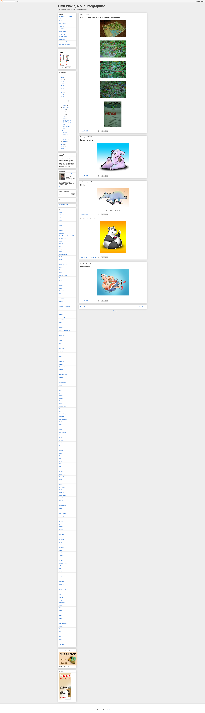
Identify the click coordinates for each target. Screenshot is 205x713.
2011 (62, 144)
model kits (62, 39)
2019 (62, 85)
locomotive (62, 487)
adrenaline (62, 215)
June (64, 114)
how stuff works (63, 419)
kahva (60, 455)
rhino (60, 545)
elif (60, 353)
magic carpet (62, 495)
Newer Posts (84, 307)
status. (61, 586)
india (60, 427)
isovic (60, 442)
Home (113, 307)
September (65, 107)
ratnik (60, 542)
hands (61, 398)
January (65, 141)
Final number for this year (65, 366)
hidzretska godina (63, 414)
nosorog (61, 516)
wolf (60, 636)
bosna (61, 267)
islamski (61, 440)
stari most (61, 584)
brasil (60, 277)
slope (60, 576)
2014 (60, 212)
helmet (61, 403)
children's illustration (64, 306)
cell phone (62, 298)
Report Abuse (63, 204)
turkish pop (62, 628)
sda (60, 565)
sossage (61, 581)
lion (60, 482)
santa (60, 550)
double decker (63, 338)
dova (60, 340)
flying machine (63, 374)
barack (61, 230)
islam (60, 437)
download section (63, 41)
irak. (60, 435)
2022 (62, 79)
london (61, 490)
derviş (60, 325)
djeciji (60, 332)
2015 (62, 94)
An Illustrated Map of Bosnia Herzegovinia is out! (100, 17)
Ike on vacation (86, 140)
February (65, 139)
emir (60, 356)
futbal (60, 385)
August (64, 109)
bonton (61, 256)
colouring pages (63, 317)
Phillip (82, 185)
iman (60, 424)
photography (62, 31)
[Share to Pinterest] (107, 131)
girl (60, 390)
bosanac (61, 259)
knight (60, 466)
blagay (61, 251)
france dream (62, 382)
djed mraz (61, 335)
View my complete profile (65, 186)
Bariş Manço (62, 238)
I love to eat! (85, 266)
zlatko (60, 641)
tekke (60, 615)
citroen (61, 311)
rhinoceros (62, 547)
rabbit (60, 537)
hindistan (61, 416)
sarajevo (61, 555)
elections (61, 348)
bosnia (61, 269)
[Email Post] (98, 131)
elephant (61, 351)
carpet (61, 296)
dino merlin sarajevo (64, 330)
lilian (60, 479)
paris (60, 524)
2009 (62, 148)
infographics (62, 23)
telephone (61, 618)
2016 (62, 92)
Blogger (110, 709)
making (61, 500)
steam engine (62, 589)
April (64, 118)
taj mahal (61, 607)
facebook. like (62, 359)
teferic (61, 613)
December (65, 101)
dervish (61, 327)
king (60, 463)
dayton (61, 322)
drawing (61, 343)
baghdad (61, 228)
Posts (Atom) (116, 311)
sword (60, 605)
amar (60, 220)
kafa (60, 453)
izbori (60, 445)
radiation (61, 539)
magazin (61, 492)
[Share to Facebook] (106, 131)
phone (61, 526)
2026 (62, 75)
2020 (62, 83)
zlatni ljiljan (62, 644)
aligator (61, 217)
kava (60, 458)
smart (60, 579)
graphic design (63, 36)
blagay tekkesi (63, 254)
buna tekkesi (62, 290)
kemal (60, 461)
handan (61, 395)
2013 (62, 96)
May (64, 116)
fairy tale (61, 361)
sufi (60, 594)
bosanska (61, 262)
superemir (62, 602)
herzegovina (62, 408)
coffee (61, 314)
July (64, 111)
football (61, 377)
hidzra (61, 411)
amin (60, 222)
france (61, 380)
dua (60, 346)
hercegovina (62, 406)
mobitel (61, 508)
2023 (62, 77)
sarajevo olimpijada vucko (65, 558)
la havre (61, 471)
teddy (60, 610)
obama (61, 518)
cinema (61, 309)
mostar (61, 511)
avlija (60, 225)
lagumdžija (62, 476)
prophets (61, 534)
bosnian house (63, 275)
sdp (60, 568)
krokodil (61, 469)
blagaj (60, 249)
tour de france (63, 623)
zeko (60, 639)
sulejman (61, 600)
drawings (61, 28)
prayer (61, 529)
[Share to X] (104, 131)
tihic (60, 620)
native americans (63, 513)
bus (60, 293)
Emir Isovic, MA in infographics (81, 6)
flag (60, 372)
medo (60, 503)
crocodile (61, 319)
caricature (61, 26)
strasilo (61, 592)
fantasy (61, 364)
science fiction (63, 563)
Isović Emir (71, 173)
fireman (61, 369)
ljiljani (60, 484)
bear (60, 241)
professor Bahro (63, 531)
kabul (60, 448)
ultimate (61, 631)
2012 (62, 99)
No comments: (92, 131)
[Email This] (101, 131)
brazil (60, 280)
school (61, 560)
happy (61, 400)
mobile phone (62, 505)
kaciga (61, 450)
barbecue (61, 233)
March (64, 137)
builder (61, 285)
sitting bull (61, 573)
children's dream (63, 304)
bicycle (61, 243)
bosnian (61, 272)
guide (60, 393)
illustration (62, 20)
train (60, 626)
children (61, 301)
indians (61, 429)
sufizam (61, 597)
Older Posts (142, 307)
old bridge (61, 521)
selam (60, 571)
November (65, 103)
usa (60, 634)
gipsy (60, 387)
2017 (62, 90)
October (65, 105)
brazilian (61, 283)
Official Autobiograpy (64, 44)
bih (60, 246)
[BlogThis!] (103, 131)
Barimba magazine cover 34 (66, 235)
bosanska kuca (63, 264)
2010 (62, 146)
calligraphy (62, 34)
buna (60, 288)
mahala (61, 497)
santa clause (62, 552)
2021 (62, 81)
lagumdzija (62, 474)
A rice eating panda (88, 219)
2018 (62, 88)
